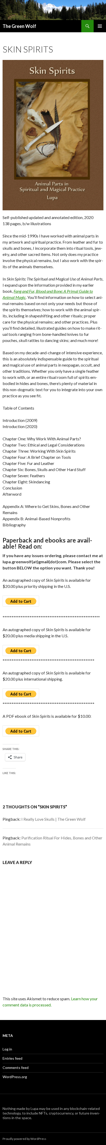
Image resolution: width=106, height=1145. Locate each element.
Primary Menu (100, 26)
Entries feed (12, 1058)
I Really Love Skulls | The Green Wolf (53, 819)
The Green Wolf (19, 26)
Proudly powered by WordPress (24, 1139)
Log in (7, 1049)
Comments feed (16, 1067)
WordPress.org (15, 1077)
